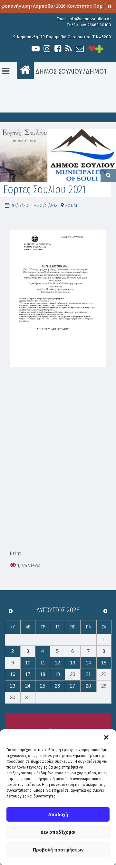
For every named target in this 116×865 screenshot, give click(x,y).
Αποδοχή (58, 814)
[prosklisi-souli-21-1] (58, 155)
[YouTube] (36, 49)
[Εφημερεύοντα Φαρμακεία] (105, 49)
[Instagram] (47, 49)
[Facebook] (58, 49)
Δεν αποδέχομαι (58, 832)
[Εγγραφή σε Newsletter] (80, 49)
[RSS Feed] (68, 49)
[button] (106, 737)
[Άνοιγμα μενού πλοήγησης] (6, 71)
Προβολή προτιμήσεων (58, 850)
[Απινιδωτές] (92, 49)
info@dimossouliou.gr (90, 18)
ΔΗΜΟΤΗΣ (100, 71)
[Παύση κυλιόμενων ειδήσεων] (109, 6)
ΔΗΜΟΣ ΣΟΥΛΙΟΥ (58, 71)
